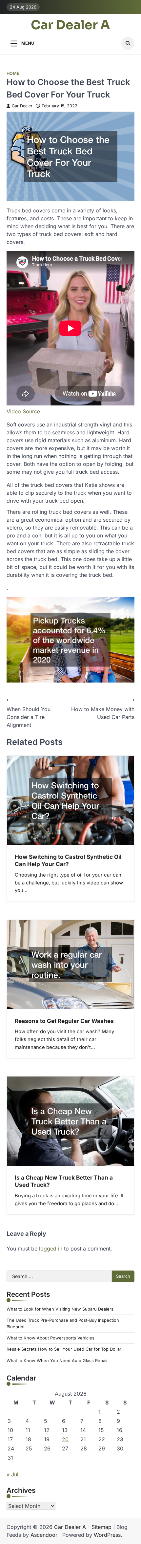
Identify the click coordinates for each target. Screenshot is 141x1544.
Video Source (23, 411)
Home (13, 73)
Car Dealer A (70, 25)
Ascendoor (43, 1535)
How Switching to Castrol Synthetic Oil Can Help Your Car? (68, 860)
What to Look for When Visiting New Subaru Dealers (60, 1309)
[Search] (127, 43)
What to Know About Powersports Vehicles (50, 1338)
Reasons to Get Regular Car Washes (64, 1020)
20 (65, 1439)
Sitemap (101, 1527)
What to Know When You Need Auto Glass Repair (57, 1360)
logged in (50, 1248)
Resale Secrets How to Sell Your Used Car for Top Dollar (64, 1349)
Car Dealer (22, 105)
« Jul (12, 1474)
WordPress (107, 1535)
